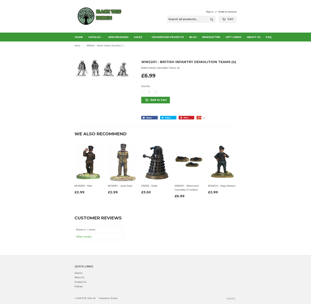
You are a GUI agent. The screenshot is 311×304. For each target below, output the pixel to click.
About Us (79, 277)
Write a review (83, 236)
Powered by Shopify (108, 298)
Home (77, 45)
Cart (230, 19)
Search (78, 273)
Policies (79, 286)
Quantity (145, 86)
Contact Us (80, 281)
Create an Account (227, 11)
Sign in (209, 11)
